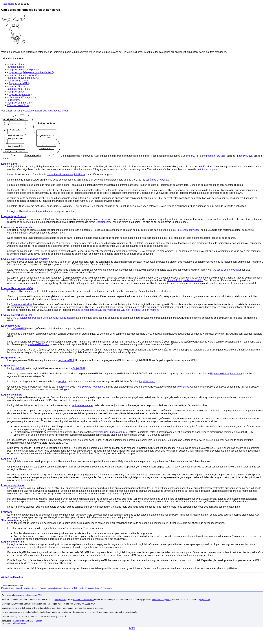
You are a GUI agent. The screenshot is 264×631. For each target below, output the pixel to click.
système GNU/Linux (38, 344)
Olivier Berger (35, 621)
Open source (16, 67)
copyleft (62, 381)
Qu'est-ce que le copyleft (226, 269)
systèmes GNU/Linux (157, 179)
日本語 (74, 588)
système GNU (18, 328)
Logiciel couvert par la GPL (23, 78)
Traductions (7, 3)
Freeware (14, 100)
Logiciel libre (16, 64)
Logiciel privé (16, 91)
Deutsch (19, 588)
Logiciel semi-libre (19, 89)
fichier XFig (192, 155)
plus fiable (43, 211)
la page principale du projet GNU (27, 595)
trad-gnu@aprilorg (19, 623)
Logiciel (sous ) (31, 72)
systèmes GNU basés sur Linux (110, 432)
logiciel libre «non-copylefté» (184, 230)
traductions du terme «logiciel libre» (66, 174)
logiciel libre (103, 222)
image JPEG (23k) (216, 155)
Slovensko (107, 588)
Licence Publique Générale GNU (185, 280)
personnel (64, 386)
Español (34, 588)
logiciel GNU (18, 368)
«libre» (96, 243)
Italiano (67, 588)
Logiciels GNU (66, 360)
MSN (132, 628)
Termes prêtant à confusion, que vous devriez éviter (40, 110)
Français (43, 588)
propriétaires (14, 547)
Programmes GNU (19, 83)
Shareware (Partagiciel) (21, 97)
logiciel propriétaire (82, 405)
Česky (11, 588)
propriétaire (58, 299)
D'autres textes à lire (18, 105)
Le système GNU (18, 80)
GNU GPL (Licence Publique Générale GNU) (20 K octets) (42, 317)
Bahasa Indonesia (55, 588)
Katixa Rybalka (20, 621)
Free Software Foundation (90, 386)
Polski (81, 588)
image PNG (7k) (244, 155)
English (27, 588)
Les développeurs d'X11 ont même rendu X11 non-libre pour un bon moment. (117, 310)
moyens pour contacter (83, 599)
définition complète (207, 169)
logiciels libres (147, 381)
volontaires (183, 386)
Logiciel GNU (16, 86)
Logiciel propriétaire (19, 94)
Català (5, 588)
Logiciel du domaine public (23, 69)
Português (89, 588)
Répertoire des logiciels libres (226, 373)
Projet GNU (78, 368)
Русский (98, 588)
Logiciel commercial (19, 102)
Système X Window (21, 304)
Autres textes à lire (12, 577)
